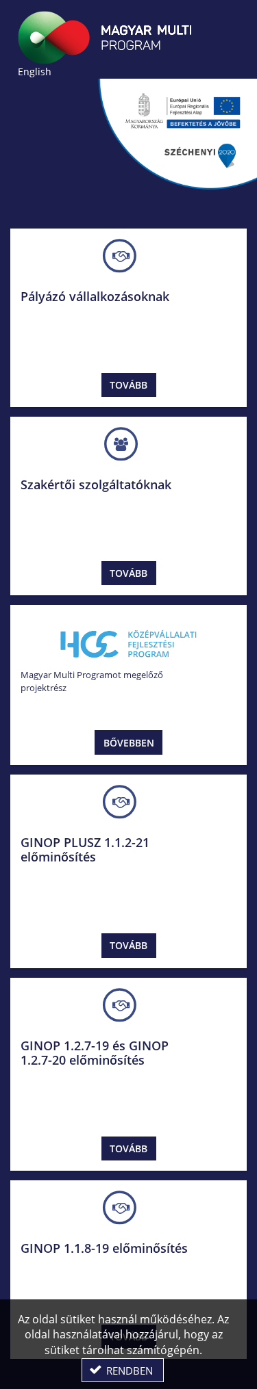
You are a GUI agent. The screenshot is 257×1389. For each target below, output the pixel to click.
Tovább (128, 384)
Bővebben (128, 742)
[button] (123, 1370)
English (34, 71)
